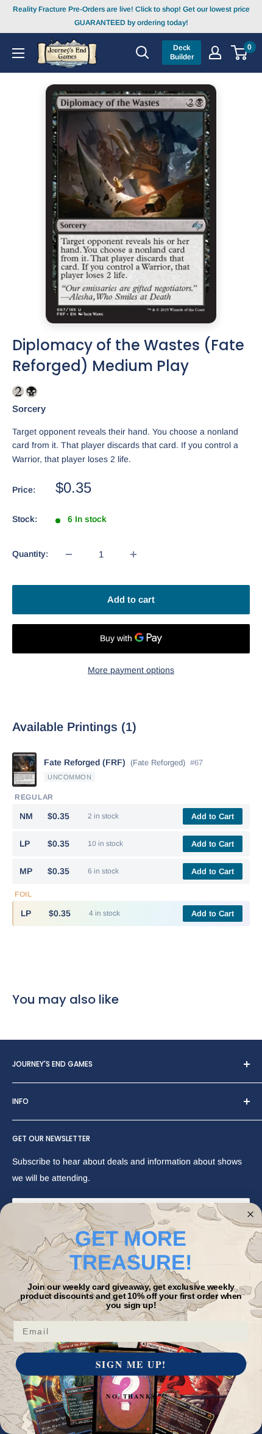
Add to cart (131, 599)
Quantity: (30, 554)
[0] (239, 52)
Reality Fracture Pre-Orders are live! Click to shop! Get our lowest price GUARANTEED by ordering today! (131, 16)
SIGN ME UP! (131, 1363)
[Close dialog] (250, 1214)
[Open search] (142, 52)
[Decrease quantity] (69, 554)
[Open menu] (18, 52)
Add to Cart (212, 816)
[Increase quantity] (133, 554)
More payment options (131, 670)
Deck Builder (182, 52)
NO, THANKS (131, 1396)
